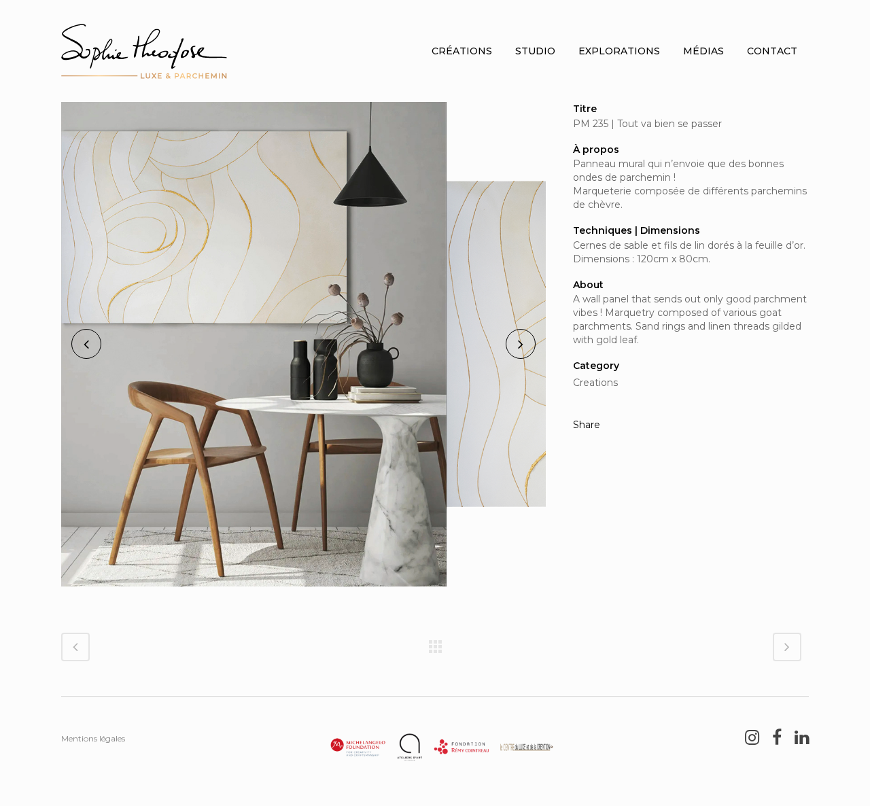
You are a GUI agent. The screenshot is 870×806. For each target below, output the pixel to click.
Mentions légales (93, 738)
